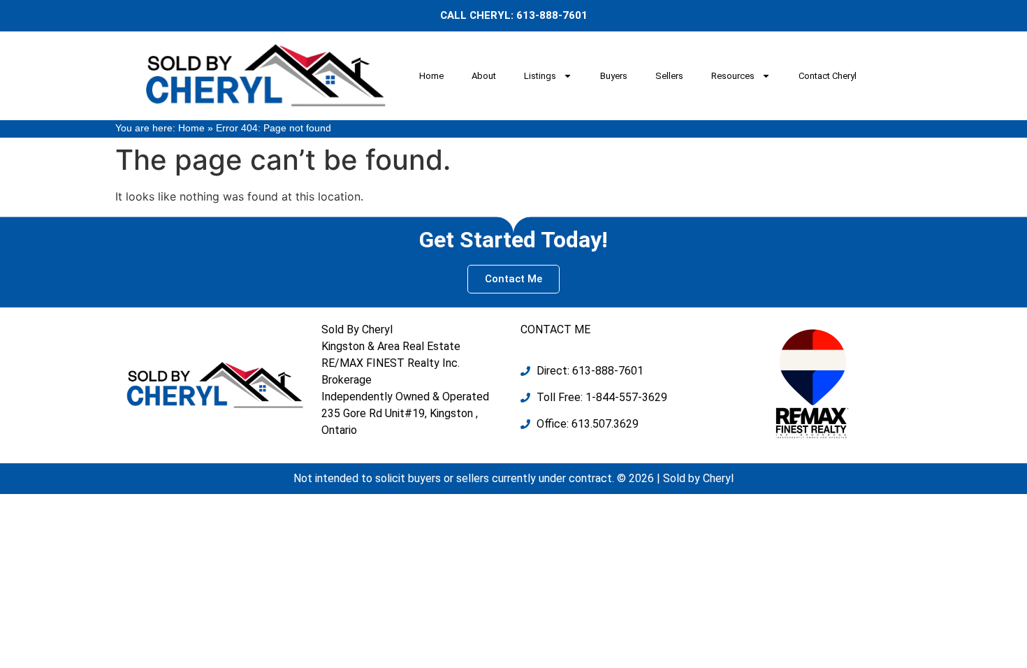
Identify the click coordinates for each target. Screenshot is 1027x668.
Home (431, 76)
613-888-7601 (552, 15)
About (484, 76)
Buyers (613, 76)
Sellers (669, 76)
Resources (733, 76)
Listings (540, 76)
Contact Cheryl (828, 76)
